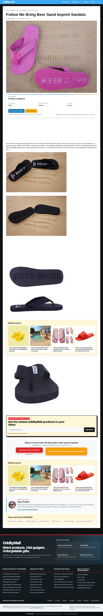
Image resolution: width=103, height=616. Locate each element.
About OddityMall (59, 579)
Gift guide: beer (56, 521)
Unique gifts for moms (36, 584)
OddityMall (12, 543)
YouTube (79, 600)
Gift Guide (65, 2)
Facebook (49, 600)
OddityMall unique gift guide (38, 574)
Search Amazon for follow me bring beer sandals (66, 451)
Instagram (71, 600)
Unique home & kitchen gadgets (11, 576)
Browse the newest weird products (63, 574)
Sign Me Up (89, 429)
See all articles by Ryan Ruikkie (28, 509)
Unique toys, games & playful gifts (12, 587)
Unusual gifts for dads (36, 582)
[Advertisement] (51, 131)
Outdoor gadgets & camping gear (12, 584)
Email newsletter (95, 600)
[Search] (99, 2)
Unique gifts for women (36, 579)
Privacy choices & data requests (86, 582)
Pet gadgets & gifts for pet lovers (12, 589)
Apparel (13, 10)
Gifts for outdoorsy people (37, 589)
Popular (86, 2)
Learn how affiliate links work (36, 607)
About (93, 2)
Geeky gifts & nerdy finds (10, 582)
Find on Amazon (31, 111)
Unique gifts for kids (35, 587)
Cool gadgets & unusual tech (11, 574)
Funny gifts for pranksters (37, 592)
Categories (75, 2)
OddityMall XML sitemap (84, 587)
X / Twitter (57, 600)
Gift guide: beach (44, 521)
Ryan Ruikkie (11, 18)
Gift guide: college (68, 521)
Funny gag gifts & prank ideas (11, 579)
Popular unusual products (61, 576)
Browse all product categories (11, 592)
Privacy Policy (81, 580)
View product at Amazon (16, 111)
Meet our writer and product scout (63, 584)
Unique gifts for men (35, 576)
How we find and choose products (63, 582)
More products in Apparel (16, 521)
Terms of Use (81, 577)
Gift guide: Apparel (31, 521)
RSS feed (86, 600)
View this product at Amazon (29, 450)
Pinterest (64, 600)
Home (7, 10)
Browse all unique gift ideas (84, 521)
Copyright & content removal (85, 585)
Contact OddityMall (82, 574)
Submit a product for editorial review (64, 587)
